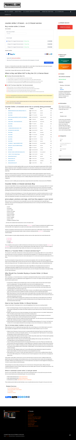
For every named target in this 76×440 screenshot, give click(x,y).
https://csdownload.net (23, 376)
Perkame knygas (31, 424)
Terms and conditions (47, 11)
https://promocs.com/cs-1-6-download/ (24, 379)
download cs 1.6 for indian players (34, 418)
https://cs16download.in (23, 378)
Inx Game (7, 436)
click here (62, 89)
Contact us (8, 14)
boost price (18, 11)
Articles (61, 139)
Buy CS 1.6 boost (9, 11)
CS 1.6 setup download (32, 421)
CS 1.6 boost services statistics (31, 11)
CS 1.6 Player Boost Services (13, 388)
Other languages (63, 148)
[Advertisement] (66, 42)
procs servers (30, 415)
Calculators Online (31, 423)
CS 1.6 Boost (10, 391)
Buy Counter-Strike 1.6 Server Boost (15, 389)
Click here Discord (62, 79)
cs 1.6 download (59, 11)
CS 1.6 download (31, 420)
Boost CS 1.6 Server (12, 392)
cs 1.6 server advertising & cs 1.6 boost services (65, 144)
